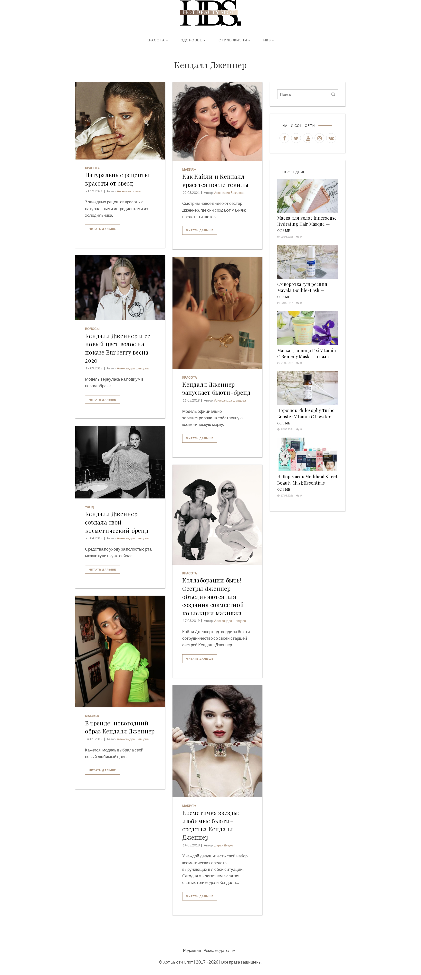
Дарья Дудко (223, 845)
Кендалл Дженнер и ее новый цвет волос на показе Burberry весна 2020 (117, 348)
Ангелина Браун (129, 191)
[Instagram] (319, 138)
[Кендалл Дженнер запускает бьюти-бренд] (217, 313)
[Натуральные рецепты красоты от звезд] (120, 120)
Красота (156, 40)
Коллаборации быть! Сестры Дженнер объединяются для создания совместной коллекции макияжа (213, 596)
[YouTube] (308, 138)
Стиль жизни (233, 40)
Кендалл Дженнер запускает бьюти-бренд (216, 388)
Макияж (189, 169)
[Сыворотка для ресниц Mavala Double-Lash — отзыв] (307, 262)
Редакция (192, 950)
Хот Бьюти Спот (178, 962)
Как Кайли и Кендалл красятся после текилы (215, 180)
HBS (267, 40)
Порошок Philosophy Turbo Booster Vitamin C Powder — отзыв (306, 416)
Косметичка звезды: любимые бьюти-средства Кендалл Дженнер (211, 825)
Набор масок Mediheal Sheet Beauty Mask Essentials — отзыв (307, 483)
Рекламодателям (219, 950)
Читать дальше (102, 228)
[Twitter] (296, 138)
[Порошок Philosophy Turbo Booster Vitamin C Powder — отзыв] (307, 388)
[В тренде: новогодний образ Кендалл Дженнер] (120, 651)
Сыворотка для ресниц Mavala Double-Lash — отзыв (302, 290)
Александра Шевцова (133, 368)
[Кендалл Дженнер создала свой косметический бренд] (120, 462)
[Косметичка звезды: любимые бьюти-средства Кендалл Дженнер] (217, 741)
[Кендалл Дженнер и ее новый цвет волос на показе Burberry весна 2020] (120, 287)
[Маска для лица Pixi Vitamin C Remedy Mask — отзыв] (307, 328)
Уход (89, 507)
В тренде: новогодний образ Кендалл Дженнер (119, 727)
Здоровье (191, 40)
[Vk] (331, 138)
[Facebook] (284, 138)
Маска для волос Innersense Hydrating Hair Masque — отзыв (307, 224)
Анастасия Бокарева (229, 193)
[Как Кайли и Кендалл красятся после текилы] (217, 121)
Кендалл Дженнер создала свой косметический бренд (116, 522)
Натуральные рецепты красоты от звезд (117, 179)
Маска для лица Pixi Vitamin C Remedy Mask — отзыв (306, 353)
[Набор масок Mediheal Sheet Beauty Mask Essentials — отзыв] (307, 454)
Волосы (92, 329)
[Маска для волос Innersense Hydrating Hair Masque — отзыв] (307, 196)
